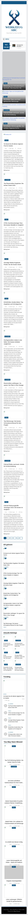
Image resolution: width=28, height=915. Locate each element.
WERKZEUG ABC (14, 29)
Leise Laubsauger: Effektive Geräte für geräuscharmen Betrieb (14, 901)
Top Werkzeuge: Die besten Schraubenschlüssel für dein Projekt (12, 423)
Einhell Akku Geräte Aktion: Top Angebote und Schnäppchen (8, 669)
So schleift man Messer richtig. (14, 842)
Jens (6, 148)
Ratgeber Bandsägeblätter (14, 881)
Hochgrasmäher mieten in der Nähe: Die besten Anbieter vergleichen (13, 342)
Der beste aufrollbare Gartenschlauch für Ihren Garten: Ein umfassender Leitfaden (14, 782)
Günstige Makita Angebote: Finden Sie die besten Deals (20, 657)
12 (18, 538)
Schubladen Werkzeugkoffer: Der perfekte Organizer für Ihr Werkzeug (14, 128)
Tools (5, 83)
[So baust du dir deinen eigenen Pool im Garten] (13, 45)
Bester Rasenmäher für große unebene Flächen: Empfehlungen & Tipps (14, 803)
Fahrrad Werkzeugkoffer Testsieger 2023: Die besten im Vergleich (13, 507)
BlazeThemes (17, 911)
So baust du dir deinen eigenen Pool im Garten (20, 45)
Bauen (6, 140)
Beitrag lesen (7, 170)
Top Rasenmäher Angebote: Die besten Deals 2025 (20, 645)
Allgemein (6, 110)
